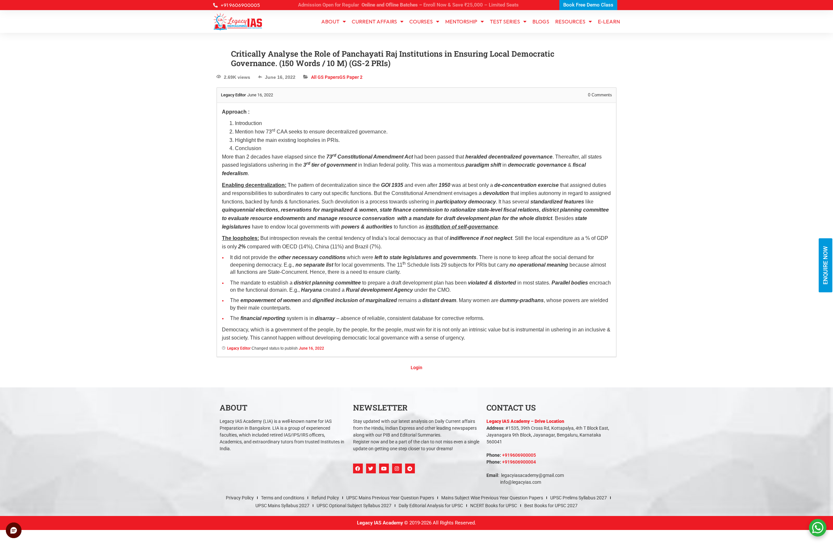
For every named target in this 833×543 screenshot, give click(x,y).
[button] (488, 185)
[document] (416, 271)
